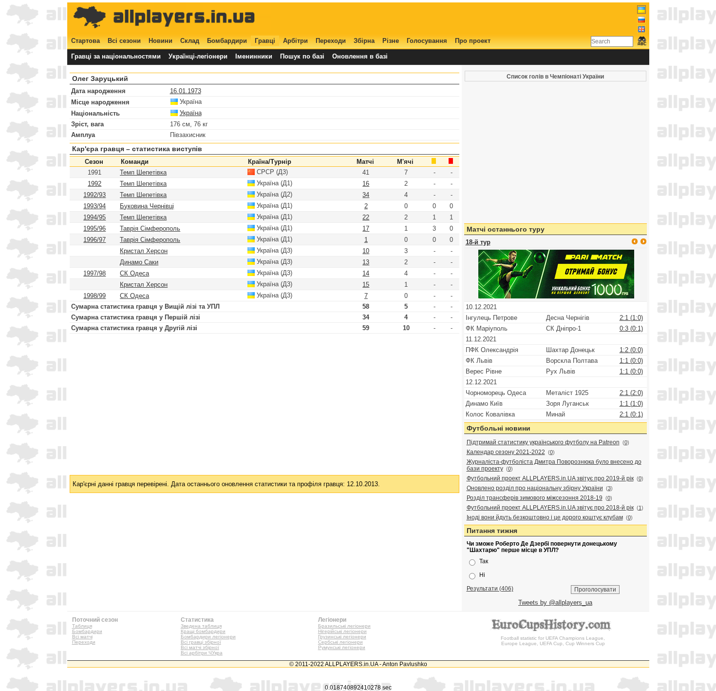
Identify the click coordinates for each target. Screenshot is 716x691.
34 (365, 194)
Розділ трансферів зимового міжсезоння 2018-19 (535, 497)
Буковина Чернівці (147, 206)
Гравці (265, 40)
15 (365, 284)
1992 (94, 183)
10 (365, 251)
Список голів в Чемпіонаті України (555, 76)
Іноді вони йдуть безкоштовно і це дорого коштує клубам (545, 517)
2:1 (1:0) (631, 317)
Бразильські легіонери (344, 626)
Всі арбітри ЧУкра (202, 652)
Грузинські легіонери (342, 636)
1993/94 (94, 206)
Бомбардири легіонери (208, 636)
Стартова (85, 40)
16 (365, 183)
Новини (160, 40)
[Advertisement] (469, 18)
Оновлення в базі (360, 56)
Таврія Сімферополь (150, 228)
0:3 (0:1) (631, 328)
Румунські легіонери (341, 647)
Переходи (331, 40)
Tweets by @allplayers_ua (555, 602)
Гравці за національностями (116, 56)
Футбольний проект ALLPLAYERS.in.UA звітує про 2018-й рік (550, 507)
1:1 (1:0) (631, 403)
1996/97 (94, 239)
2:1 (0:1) (631, 414)
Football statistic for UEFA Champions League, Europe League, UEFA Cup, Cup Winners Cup (553, 640)
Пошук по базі (302, 56)
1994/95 (94, 217)
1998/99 (94, 295)
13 (365, 262)
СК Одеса (134, 273)
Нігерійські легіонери (342, 631)
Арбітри (295, 40)
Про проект (472, 40)
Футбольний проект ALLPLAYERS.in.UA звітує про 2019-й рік (550, 478)
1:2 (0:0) (631, 350)
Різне (390, 40)
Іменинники (253, 56)
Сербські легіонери (340, 642)
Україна (191, 113)
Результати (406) (490, 588)
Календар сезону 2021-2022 (506, 452)
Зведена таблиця (201, 626)
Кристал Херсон (144, 251)
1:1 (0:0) (631, 360)
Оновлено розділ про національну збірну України (535, 488)
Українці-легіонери (198, 56)
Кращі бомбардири (203, 631)
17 (365, 228)
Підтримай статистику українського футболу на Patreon (543, 442)
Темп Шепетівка (143, 172)
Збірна (364, 40)
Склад (189, 40)
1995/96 (94, 228)
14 (365, 273)
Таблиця (82, 626)
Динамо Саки (139, 262)
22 (365, 217)
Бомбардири (227, 40)
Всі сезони (124, 40)
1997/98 (94, 273)
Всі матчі (82, 636)
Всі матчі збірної (200, 647)
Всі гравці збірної (201, 642)
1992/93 (94, 194)
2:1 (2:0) (631, 392)
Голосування (427, 40)
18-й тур (478, 242)
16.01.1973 (185, 91)
